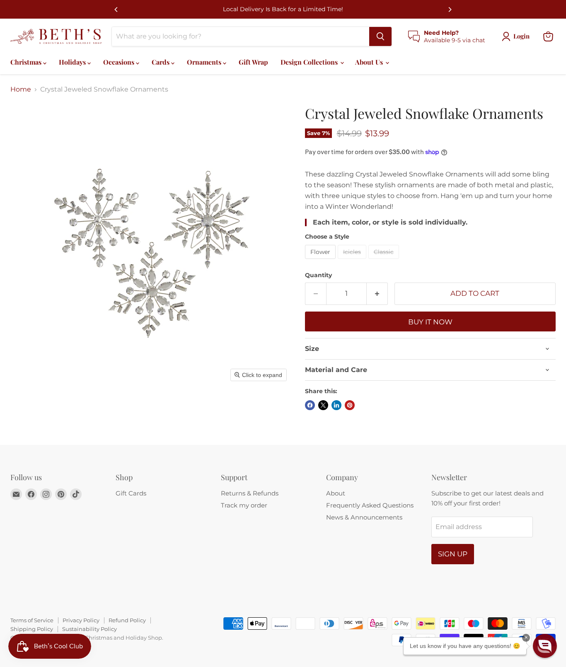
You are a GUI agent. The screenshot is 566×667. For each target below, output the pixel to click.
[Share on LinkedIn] (336, 405)
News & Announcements (364, 517)
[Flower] (321, 261)
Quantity (318, 275)
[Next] (449, 9)
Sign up (452, 554)
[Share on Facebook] (310, 405)
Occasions (119, 62)
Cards (161, 62)
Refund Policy (127, 620)
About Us (370, 62)
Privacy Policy (81, 620)
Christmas (26, 62)
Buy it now (430, 322)
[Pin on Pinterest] (350, 405)
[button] (545, 646)
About (335, 493)
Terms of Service (31, 620)
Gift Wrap (253, 62)
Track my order (244, 505)
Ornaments (205, 62)
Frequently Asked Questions (370, 505)
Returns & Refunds (249, 493)
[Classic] (384, 261)
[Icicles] (353, 261)
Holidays (73, 62)
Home (20, 89)
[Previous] (116, 9)
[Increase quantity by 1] (377, 294)
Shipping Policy (31, 629)
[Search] (380, 36)
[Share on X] (323, 405)
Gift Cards (131, 493)
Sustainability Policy (89, 629)
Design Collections (310, 62)
